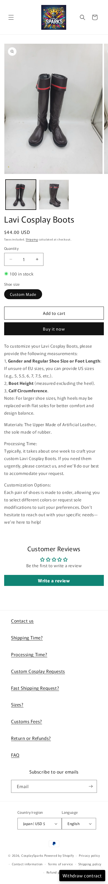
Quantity (11, 248)
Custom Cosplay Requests (38, 671)
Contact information (27, 864)
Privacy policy (89, 855)
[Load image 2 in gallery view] (54, 195)
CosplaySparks (32, 855)
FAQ (15, 754)
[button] (11, 17)
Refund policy (57, 872)
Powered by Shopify (59, 855)
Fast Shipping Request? (35, 688)
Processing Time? (29, 654)
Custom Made (23, 294)
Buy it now (54, 329)
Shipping (32, 239)
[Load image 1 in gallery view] (21, 195)
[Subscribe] (90, 786)
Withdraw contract (82, 875)
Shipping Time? (27, 637)
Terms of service (60, 864)
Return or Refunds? (31, 738)
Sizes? (17, 704)
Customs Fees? (26, 721)
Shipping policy (90, 864)
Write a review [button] (54, 580)
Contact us (22, 620)
